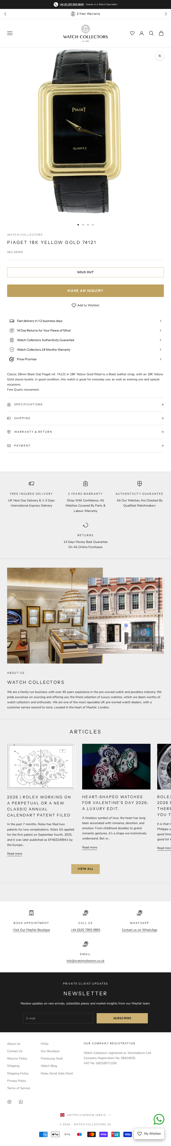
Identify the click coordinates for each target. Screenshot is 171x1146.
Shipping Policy (17, 1073)
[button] (165, 14)
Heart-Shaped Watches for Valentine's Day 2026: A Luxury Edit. (115, 803)
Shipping (13, 1066)
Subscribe (122, 1018)
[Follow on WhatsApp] (21, 1102)
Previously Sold (52, 1058)
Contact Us (14, 1051)
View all (85, 869)
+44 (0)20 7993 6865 (85, 930)
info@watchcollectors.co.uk (85, 961)
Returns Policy (17, 1058)
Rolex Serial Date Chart (57, 1073)
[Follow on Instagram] (9, 1102)
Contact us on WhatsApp (139, 930)
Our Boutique (50, 1051)
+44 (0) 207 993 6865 (72, 4)
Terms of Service (18, 1088)
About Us (13, 1044)
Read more (14, 853)
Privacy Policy (16, 1081)
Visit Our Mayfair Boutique (31, 930)
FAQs (45, 1044)
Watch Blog (49, 1066)
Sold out (85, 272)
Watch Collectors (25, 234)
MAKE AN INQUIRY (85, 291)
